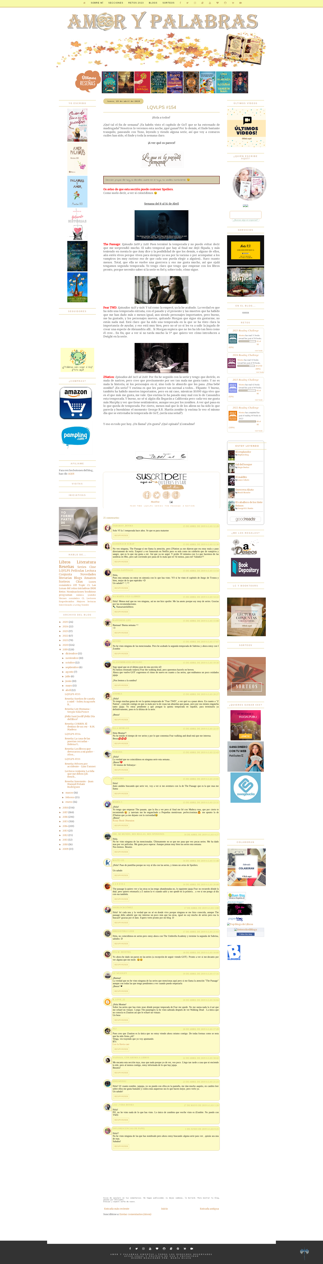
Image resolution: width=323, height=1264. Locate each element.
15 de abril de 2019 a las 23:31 (201, 802)
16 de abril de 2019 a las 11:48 (201, 861)
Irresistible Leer (123, 931)
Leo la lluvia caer (121, 1044)
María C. (118, 802)
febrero (70, 797)
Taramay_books (123, 526)
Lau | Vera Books (123, 1105)
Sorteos (169, 3)
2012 (65, 835)
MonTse (148, 1254)
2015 (65, 821)
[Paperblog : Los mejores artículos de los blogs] (235, 921)
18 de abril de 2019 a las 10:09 (201, 952)
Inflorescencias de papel (129, 1128)
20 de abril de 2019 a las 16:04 (201, 1000)
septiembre (72, 667)
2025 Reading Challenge (246, 330)
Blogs (78, 578)
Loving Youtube (81, 605)
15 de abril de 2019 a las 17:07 (201, 642)
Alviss (117, 641)
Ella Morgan (121, 728)
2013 (65, 830)
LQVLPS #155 (72, 694)
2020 (66, 644)
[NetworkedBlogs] (245, 929)
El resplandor (243, 451)
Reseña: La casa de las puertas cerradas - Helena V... (77, 741)
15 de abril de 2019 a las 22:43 (201, 752)
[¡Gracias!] (161, 489)
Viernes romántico (69, 598)
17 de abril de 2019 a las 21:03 (201, 932)
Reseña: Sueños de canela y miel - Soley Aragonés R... (80, 701)
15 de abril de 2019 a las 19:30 (201, 663)
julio (68, 676)
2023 (65, 631)
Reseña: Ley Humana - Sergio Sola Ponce (78, 710)
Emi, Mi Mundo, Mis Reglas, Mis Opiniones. (139, 834)
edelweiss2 (119, 1081)
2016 (65, 816)
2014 (65, 826)
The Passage (173, 506)
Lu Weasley (120, 973)
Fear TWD (136, 506)
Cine (92, 567)
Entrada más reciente (116, 1208)
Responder (121, 535)
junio (68, 681)
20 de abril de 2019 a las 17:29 (201, 1029)
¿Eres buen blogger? (235, 902)
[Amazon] (76, 419)
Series (159, 506)
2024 (66, 626)
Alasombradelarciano (127, 662)
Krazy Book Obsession (123, 820)
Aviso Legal (134, 1256)
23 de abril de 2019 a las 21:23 (201, 1082)
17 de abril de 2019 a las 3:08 (201, 908)
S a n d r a (119, 884)
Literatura (86, 562)
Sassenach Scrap (123, 544)
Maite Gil (118, 860)
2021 (65, 640)
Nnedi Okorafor (244, 493)
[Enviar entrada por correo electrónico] (171, 502)
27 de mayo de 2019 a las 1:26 (201, 1105)
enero (69, 801)
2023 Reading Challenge (246, 379)
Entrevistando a (66, 605)
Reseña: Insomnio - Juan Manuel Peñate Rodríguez (79, 784)
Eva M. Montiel (122, 952)
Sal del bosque (243, 464)
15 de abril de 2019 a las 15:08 (201, 621)
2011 (65, 839)
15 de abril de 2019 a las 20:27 (201, 694)
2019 (65, 649)
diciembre (71, 653)
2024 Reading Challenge (246, 355)
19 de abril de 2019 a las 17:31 (201, 974)
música (80, 595)
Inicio (164, 1208)
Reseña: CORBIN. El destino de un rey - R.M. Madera (80, 726)
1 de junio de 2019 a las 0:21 (202, 1129)
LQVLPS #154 (73, 734)
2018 (65, 807)
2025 (66, 621)
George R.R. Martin (245, 508)
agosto (69, 671)
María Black (181, 1258)
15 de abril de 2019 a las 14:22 (201, 597)
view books (259, 350)
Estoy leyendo (247, 446)
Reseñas (66, 566)
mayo (69, 685)
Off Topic (79, 585)
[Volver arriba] (304, 1254)
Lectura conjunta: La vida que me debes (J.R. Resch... (79, 774)
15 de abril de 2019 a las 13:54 (201, 571)
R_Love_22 (119, 999)
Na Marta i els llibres (126, 596)
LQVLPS (148, 506)
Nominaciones (75, 591)
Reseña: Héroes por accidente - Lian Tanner (80, 765)
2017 (65, 812)
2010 (65, 844)
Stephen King (243, 455)
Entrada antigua (209, 1208)
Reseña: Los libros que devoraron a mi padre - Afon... (80, 751)
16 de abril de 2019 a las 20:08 (201, 884)
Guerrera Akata (244, 489)
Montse (242, 335)
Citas (79, 581)
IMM (93, 588)
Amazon (90, 578)
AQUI (71, 473)
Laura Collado (243, 480)
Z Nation (189, 506)
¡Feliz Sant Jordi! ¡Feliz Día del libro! (80, 718)
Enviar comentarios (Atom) (135, 1214)
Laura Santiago (123, 570)
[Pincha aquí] (77, 371)
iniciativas (84, 588)
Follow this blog (245, 934)
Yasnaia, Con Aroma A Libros (131, 1057)
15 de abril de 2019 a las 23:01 (201, 779)
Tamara (117, 752)
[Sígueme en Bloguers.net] (234, 959)
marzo (69, 792)
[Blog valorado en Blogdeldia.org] (236, 896)
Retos (62, 591)
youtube (92, 595)
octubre (70, 662)
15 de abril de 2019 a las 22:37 (201, 729)
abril (68, 690)
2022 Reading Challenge (246, 407)
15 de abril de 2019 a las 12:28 (201, 526)
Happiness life (122, 620)
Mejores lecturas (86, 601)
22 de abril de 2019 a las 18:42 (201, 1058)
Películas (77, 571)
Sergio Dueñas (243, 467)
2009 (66, 848)
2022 (66, 635)
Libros (64, 562)
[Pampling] (76, 453)
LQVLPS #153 (72, 759)
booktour (90, 591)
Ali (115, 1029)
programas (65, 594)
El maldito (241, 477)
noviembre (72, 658)
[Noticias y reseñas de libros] (240, 924)
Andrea (117, 694)
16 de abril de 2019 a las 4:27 (201, 834)
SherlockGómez (123, 907)
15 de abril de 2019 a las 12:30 (201, 544)
